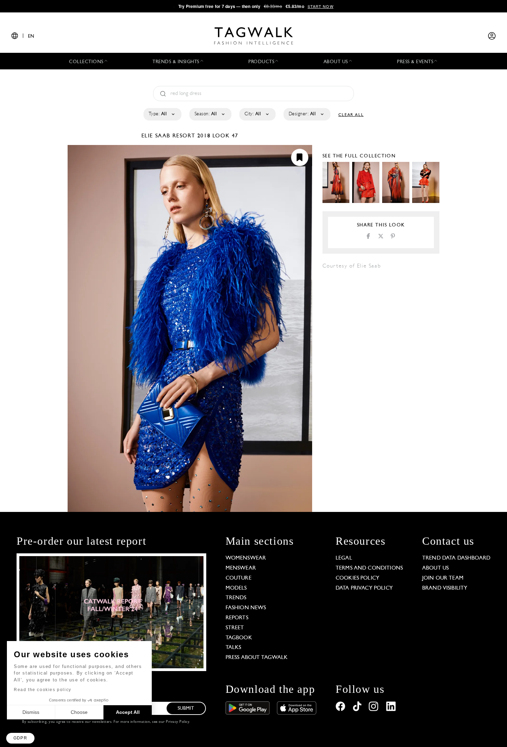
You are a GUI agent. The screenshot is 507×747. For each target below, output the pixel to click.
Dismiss (30, 712)
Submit (186, 708)
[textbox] (162, 114)
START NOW (321, 6)
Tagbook (239, 638)
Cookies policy (357, 578)
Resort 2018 (191, 136)
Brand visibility (444, 588)
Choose (79, 712)
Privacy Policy (177, 722)
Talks (233, 647)
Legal (344, 558)
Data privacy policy (364, 588)
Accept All (128, 712)
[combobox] (162, 114)
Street (235, 628)
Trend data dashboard (456, 558)
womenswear (246, 558)
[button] (20, 738)
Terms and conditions (369, 568)
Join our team (443, 578)
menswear (241, 568)
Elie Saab (156, 136)
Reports (237, 618)
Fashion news (246, 608)
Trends (236, 598)
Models (236, 588)
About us (435, 568)
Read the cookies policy (42, 689)
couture (238, 578)
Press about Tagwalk (257, 657)
